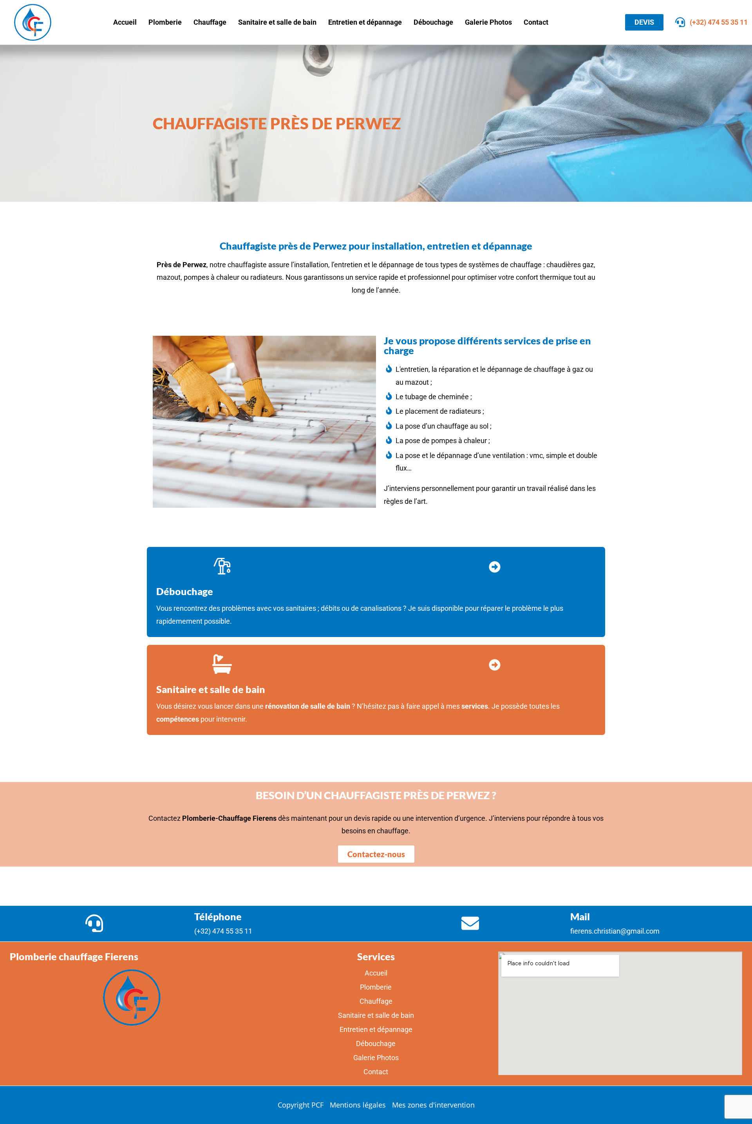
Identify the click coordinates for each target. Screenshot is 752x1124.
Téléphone (218, 916)
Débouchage (433, 22)
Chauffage (209, 22)
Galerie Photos (488, 22)
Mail (580, 916)
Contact (536, 22)
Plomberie (165, 22)
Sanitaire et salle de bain (277, 22)
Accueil (125, 22)
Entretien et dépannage (365, 22)
